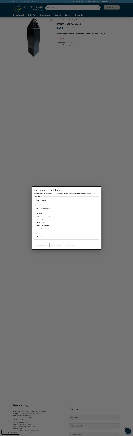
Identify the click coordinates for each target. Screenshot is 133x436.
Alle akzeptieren (70, 245)
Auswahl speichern (56, 245)
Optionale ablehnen (41, 245)
